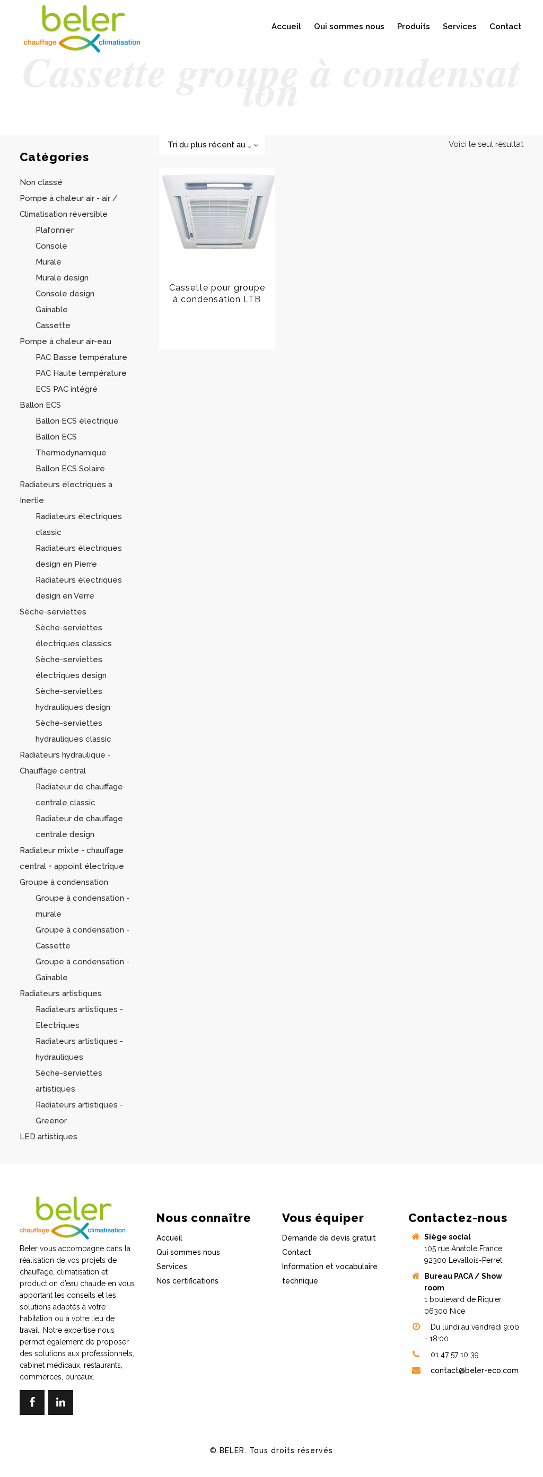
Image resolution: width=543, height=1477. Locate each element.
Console (51, 246)
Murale (49, 262)
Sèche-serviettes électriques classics (74, 635)
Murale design (62, 278)
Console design (65, 293)
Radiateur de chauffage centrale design (79, 826)
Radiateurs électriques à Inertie (66, 492)
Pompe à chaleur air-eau (65, 341)
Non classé (41, 182)
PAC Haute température (81, 373)
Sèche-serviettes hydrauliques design (73, 699)
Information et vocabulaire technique (330, 1273)
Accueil (169, 1238)
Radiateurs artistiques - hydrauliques (79, 1049)
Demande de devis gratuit (329, 1238)
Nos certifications (187, 1281)
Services (171, 1266)
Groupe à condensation (64, 882)
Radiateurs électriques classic (79, 524)
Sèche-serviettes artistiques (69, 1081)
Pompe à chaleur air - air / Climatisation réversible (69, 206)
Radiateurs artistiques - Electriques (79, 1017)
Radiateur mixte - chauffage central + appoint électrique (72, 858)
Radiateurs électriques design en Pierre (79, 556)
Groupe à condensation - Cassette (82, 938)
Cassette (53, 325)
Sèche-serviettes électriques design (71, 667)
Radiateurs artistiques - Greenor (79, 1113)
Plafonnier (55, 230)
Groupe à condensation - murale (82, 906)
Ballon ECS (40, 405)
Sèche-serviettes (53, 612)
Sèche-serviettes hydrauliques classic (73, 731)
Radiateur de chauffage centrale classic (79, 794)
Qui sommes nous (188, 1252)
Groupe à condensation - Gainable (82, 969)
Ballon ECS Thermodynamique (71, 445)
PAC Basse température (81, 357)
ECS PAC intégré (67, 389)
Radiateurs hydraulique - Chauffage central (65, 763)
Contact (296, 1252)
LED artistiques (48, 1136)
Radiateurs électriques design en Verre (79, 588)
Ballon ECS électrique (77, 421)
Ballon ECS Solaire (70, 468)
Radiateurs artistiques (61, 993)
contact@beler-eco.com (475, 1370)
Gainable (52, 309)
